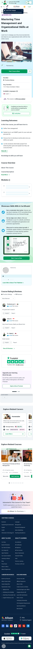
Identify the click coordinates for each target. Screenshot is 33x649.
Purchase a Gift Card (19, 564)
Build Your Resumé (6, 578)
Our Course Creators (6, 555)
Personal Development (20, 527)
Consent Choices (18, 643)
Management (18, 524)
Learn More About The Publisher (13, 282)
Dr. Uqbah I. (10, 333)
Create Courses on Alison (22, 586)
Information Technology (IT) (8, 532)
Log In (29, 6)
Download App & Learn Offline (23, 589)
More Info (5, 476)
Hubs (16, 558)
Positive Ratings (9, 80)
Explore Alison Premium (16, 386)
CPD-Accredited (20, 99)
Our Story (4, 542)
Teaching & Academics (20, 532)
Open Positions (5, 553)
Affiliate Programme (21, 581)
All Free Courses (18, 550)
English (3, 527)
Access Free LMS (20, 578)
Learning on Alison (6, 558)
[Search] (3, 5)
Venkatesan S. (11, 304)
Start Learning (15, 476)
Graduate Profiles (19, 555)
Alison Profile (20, 584)
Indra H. (9, 319)
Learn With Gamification (22, 595)
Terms (12, 643)
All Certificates (18, 544)
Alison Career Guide (6, 581)
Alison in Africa (5, 566)
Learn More (8, 434)
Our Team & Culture (6, 547)
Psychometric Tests (6, 586)
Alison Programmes (6, 569)
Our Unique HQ (5, 550)
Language (17, 522)
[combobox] (8, 298)
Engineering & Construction (8, 524)
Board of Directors (6, 544)
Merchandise (20, 608)
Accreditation (18, 542)
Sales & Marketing (19, 530)
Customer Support (26, 620)
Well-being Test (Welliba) (8, 592)
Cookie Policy (25, 643)
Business (4, 522)
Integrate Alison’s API (21, 592)
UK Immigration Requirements (23, 603)
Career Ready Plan (6, 584)
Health (3, 530)
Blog (3, 561)
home (2, 11)
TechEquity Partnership (22, 600)
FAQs (23, 617)
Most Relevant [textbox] (6, 298)
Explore (1, 6)
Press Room (4, 564)
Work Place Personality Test (9, 595)
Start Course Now (14, 71)
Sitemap (29, 643)
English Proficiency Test (8, 597)
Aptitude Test (6, 589)
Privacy (9, 643)
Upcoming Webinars (21, 605)
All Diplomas (18, 547)
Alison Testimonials (19, 553)
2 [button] (19, 392)
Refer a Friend (20, 597)
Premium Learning (19, 561)
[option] (16, 379)
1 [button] (14, 392)
